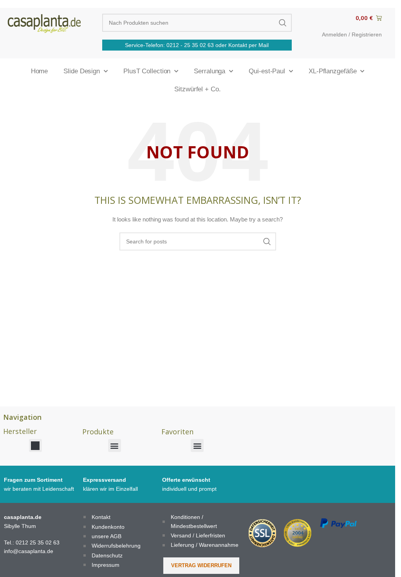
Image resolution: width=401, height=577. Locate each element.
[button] (35, 445)
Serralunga (209, 71)
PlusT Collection (146, 71)
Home (39, 71)
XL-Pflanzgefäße (333, 71)
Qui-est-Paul (267, 71)
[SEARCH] (283, 23)
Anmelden (334, 34)
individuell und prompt (189, 489)
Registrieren (367, 34)
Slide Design (81, 71)
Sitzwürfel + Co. (197, 89)
